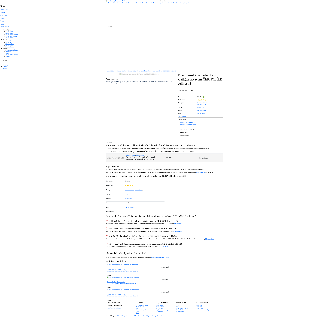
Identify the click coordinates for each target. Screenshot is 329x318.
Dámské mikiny (160, 311)
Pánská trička (111, 3)
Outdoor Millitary (5, 26)
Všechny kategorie (184, 3)
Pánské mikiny (9, 45)
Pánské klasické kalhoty (132, 3)
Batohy (7, 53)
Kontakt (2, 24)
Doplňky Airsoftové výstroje (163, 310)
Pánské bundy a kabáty (146, 3)
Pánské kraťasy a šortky (11, 54)
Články (2, 21)
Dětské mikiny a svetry (182, 308)
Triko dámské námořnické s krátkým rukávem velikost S (122, 283)
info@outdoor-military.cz (114, 308)
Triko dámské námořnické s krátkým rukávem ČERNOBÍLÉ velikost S (156, 71)
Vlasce (137, 313)
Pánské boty (174, 3)
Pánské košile (159, 305)
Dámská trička (166, 3)
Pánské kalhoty (121, 3)
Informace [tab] (109, 142)
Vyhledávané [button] (3, 15)
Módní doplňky (9, 51)
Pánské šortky (199, 305)
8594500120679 (129, 207)
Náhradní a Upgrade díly (202, 310)
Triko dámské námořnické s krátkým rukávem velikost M (122, 271)
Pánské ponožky (160, 306)
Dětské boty (199, 306)
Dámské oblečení (121, 71)
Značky (143, 316)
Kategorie (148, 316)
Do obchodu (183, 90)
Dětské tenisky (199, 308)
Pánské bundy (157, 3)
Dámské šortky (180, 311)
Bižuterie (7, 56)
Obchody (2, 18)
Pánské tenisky (9, 44)
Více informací (182, 116)
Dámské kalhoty (9, 47)
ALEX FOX (128, 194)
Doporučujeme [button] (4, 9)
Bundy (177, 305)
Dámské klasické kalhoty (12, 50)
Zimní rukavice (180, 310)
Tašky (177, 306)
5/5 (115, 272)
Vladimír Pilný (121, 316)
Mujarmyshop (200, 172)
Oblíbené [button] (2, 12)
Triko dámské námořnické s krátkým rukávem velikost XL (122, 296)
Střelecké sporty (160, 308)
